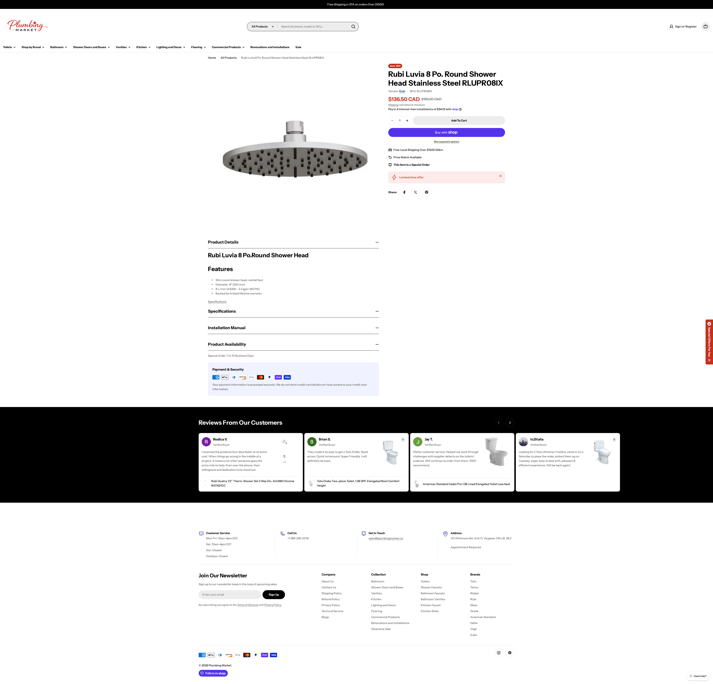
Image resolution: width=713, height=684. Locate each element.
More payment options (446, 141)
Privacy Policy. (273, 605)
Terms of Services (247, 605)
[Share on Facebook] (404, 192)
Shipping (393, 104)
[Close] (500, 175)
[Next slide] (509, 422)
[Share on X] (415, 192)
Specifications (217, 301)
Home (212, 57)
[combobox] (303, 26)
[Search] (353, 26)
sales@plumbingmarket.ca (386, 538)
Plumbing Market (220, 665)
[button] (709, 342)
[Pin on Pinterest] (426, 192)
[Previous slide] (498, 422)
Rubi (402, 91)
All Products (229, 57)
